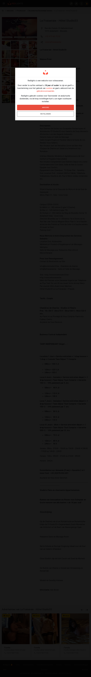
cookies (49, 88)
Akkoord (45, 107)
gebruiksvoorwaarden (45, 91)
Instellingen (45, 114)
